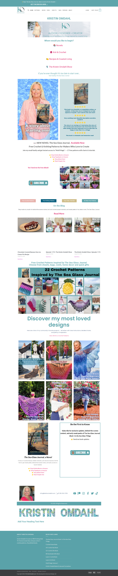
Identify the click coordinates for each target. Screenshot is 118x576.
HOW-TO (54, 10)
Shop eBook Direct (59, 159)
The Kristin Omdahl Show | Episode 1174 (87, 252)
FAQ (30, 571)
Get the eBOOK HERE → (39, 4)
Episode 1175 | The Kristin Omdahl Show (59, 252)
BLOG (82, 2)
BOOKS (44, 10)
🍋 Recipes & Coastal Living (59, 59)
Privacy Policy (42, 571)
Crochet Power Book (51, 544)
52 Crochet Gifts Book (52, 550)
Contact (97, 2)
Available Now (78, 143)
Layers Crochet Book (51, 557)
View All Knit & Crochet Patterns (59, 336)
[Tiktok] (96, 493)
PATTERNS (37, 10)
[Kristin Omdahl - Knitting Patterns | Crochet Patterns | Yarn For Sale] (21, 10)
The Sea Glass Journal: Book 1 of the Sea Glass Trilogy (58, 540)
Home (70, 2)
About (75, 2)
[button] (95, 4)
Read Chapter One (60, 161)
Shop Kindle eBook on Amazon (60, 155)
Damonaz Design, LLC (51, 574)
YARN (48, 10)
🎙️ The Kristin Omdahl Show (59, 67)
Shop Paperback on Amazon (60, 157)
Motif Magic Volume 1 (52, 563)
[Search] (28, 10)
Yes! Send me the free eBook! (38, 168)
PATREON (65, 10)
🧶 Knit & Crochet (58, 52)
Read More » (20, 259)
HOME (31, 10)
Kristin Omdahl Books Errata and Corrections (58, 566)
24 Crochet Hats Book (52, 547)
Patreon (89, 2)
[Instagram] (83, 493)
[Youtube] (74, 493)
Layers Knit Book (50, 560)
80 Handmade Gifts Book (53, 554)
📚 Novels (58, 45)
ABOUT (70, 10)
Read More (59, 213)
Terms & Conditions (22, 571)
